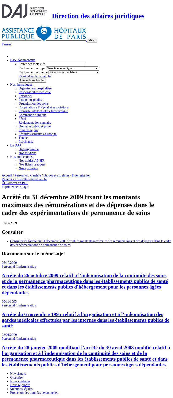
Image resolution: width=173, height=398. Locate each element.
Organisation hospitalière (35, 88)
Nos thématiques (21, 84)
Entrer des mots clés (32, 64)
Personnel (25, 96)
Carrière (35, 175)
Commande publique (32, 115)
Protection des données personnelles (34, 392)
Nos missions (27, 153)
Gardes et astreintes (56, 175)
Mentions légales (21, 389)
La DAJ (15, 145)
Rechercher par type (32, 68)
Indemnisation (81, 175)
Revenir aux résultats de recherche (24, 179)
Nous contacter (20, 381)
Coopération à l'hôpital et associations (44, 107)
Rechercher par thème (33, 72)
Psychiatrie (26, 141)
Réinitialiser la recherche (35, 76)
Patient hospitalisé (30, 99)
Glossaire (16, 377)
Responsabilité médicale (35, 92)
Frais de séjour (28, 130)
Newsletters (18, 373)
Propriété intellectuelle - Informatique (43, 111)
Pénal (22, 118)
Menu (92, 40)
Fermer (6, 44)
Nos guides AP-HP (31, 160)
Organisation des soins (34, 103)
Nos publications (21, 157)
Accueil (7, 175)
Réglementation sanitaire (35, 122)
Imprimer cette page (15, 187)
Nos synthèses (28, 168)
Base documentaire (22, 60)
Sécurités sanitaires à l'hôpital (38, 134)
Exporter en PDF (16, 183)
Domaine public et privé (35, 126)
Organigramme (29, 149)
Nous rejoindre (20, 385)
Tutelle (23, 138)
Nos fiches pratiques (32, 164)
